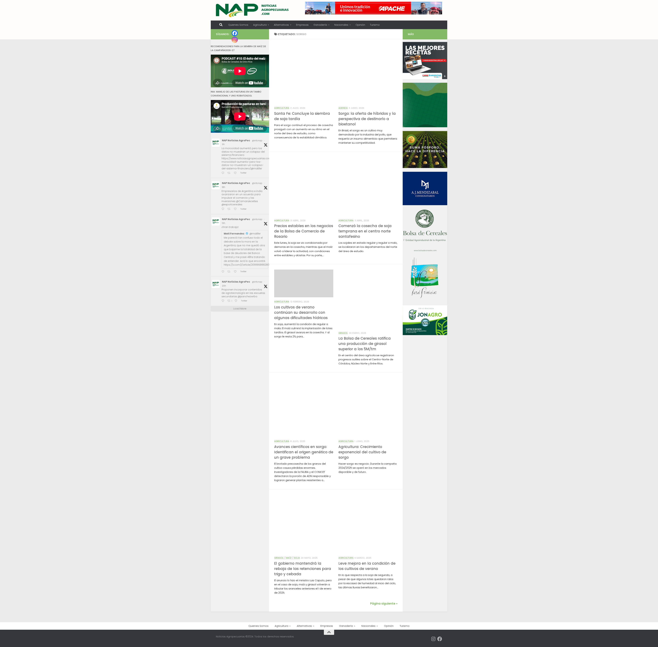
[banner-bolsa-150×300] (425, 251)
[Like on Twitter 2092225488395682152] (237, 301)
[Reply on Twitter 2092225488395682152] (224, 301)
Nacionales (341, 25)
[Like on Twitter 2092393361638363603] (236, 173)
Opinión (360, 25)
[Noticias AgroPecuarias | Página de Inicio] (252, 10)
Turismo (375, 25)
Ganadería (320, 25)
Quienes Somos (238, 25)
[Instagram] (235, 40)
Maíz (288, 557)
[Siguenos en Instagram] (433, 639)
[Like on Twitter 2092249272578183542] (236, 209)
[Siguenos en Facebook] (439, 639)
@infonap (257, 140)
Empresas (302, 25)
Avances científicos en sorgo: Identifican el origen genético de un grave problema (303, 452)
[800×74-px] (373, 8)
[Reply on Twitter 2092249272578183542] (224, 209)
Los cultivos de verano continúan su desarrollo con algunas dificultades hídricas (301, 312)
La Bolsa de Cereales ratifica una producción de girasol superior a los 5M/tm (364, 343)
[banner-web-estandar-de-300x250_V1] (425, 167)
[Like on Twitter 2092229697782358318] (236, 272)
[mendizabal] (425, 204)
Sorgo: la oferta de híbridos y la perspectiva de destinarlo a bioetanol (367, 119)
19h (223, 223)
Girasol (343, 333)
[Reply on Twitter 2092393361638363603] (224, 173)
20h (224, 285)
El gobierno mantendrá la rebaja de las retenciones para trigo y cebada (302, 568)
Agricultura (260, 25)
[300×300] (425, 126)
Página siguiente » (384, 603)
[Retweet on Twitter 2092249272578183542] (230, 209)
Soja (297, 557)
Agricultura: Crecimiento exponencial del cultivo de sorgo (362, 452)
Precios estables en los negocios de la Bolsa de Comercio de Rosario (303, 231)
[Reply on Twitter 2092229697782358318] (224, 272)
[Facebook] (235, 33)
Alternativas (281, 25)
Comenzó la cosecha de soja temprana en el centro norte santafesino (365, 231)
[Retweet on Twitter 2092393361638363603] (230, 173)
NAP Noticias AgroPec (236, 140)
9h (223, 144)
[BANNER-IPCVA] (425, 78)
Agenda (343, 108)
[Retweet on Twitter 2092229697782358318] (230, 272)
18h (223, 187)
